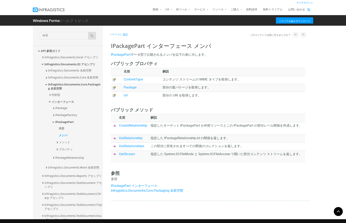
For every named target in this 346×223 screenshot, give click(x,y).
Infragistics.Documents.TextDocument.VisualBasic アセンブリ (73, 218)
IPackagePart (64, 122)
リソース (218, 10)
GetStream (127, 154)
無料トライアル (273, 10)
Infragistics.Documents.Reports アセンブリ (73, 176)
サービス (199, 10)
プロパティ (66, 149)
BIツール (181, 10)
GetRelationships (131, 146)
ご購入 (235, 10)
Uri (126, 95)
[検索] (92, 36)
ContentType (133, 79)
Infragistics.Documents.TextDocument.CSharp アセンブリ (72, 196)
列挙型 (56, 95)
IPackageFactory (66, 115)
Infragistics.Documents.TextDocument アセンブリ (73, 185)
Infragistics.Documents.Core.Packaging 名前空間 (74, 86)
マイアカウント (304, 3)
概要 (61, 128)
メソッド (64, 142)
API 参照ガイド (50, 51)
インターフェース (63, 102)
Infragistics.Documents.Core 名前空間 (73, 77)
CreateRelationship (133, 126)
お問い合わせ (296, 10)
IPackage (61, 108)
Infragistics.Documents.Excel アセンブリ (71, 57)
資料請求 (251, 10)
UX (167, 10)
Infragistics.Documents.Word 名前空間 (73, 167)
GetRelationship (131, 138)
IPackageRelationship (69, 158)
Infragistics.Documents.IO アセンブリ (69, 64)
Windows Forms (46, 20)
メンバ (63, 135)
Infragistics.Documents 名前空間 (69, 70)
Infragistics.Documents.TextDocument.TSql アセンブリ (73, 207)
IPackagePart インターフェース (134, 186)
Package (130, 87)
